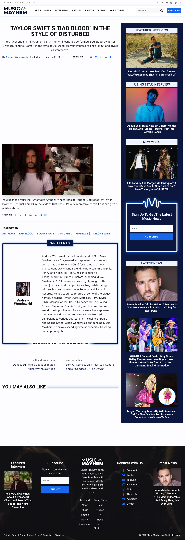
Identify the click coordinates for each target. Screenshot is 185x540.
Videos (101, 10)
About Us (8, 3)
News (38, 10)
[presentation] (151, 50)
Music (48, 10)
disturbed (65, 233)
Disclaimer (59, 535)
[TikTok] (176, 3)
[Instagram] (171, 3)
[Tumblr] (96, 57)
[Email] (116, 57)
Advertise (19, 3)
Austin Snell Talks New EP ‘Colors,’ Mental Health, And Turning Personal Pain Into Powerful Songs (151, 128)
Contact (30, 3)
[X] (91, 57)
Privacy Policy (26, 535)
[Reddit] (106, 57)
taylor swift (100, 233)
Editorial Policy (11, 535)
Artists (77, 10)
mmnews (82, 233)
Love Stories (116, 10)
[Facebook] (158, 3)
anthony (8, 233)
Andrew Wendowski (23, 302)
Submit (55, 489)
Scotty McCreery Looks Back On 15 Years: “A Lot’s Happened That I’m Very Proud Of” (151, 73)
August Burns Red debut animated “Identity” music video (34, 366)
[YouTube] (167, 3)
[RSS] (180, 3)
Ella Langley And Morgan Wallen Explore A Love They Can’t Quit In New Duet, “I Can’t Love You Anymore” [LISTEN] (151, 186)
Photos (89, 10)
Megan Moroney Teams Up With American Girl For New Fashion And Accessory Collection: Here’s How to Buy (151, 414)
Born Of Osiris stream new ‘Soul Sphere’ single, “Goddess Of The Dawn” (90, 366)
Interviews (62, 10)
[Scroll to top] (178, 534)
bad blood (26, 233)
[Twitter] (162, 3)
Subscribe (151, 236)
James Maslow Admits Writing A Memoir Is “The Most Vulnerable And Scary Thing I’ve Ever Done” (151, 307)
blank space (45, 233)
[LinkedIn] (101, 57)
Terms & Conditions (44, 535)
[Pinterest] (111, 57)
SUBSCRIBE (174, 10)
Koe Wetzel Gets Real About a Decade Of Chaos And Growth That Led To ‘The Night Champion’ (18, 500)
